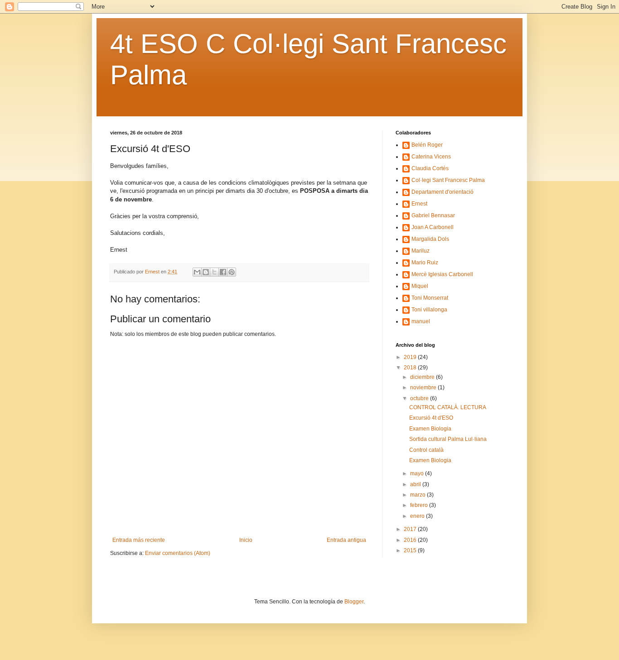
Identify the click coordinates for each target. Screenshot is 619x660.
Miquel (419, 286)
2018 (411, 367)
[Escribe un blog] (205, 272)
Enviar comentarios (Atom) (177, 553)
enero (418, 516)
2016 (411, 540)
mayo (417, 473)
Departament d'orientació (442, 192)
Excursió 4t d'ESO (431, 418)
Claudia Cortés (430, 168)
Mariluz (420, 251)
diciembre (423, 377)
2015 (411, 550)
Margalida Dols (430, 239)
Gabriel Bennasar (433, 215)
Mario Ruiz (424, 262)
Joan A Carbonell (432, 227)
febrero (419, 505)
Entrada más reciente (138, 540)
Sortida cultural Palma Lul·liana (448, 439)
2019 (411, 357)
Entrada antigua (346, 540)
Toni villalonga (429, 309)
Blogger (353, 601)
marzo (418, 495)
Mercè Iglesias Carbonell (442, 274)
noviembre (424, 387)
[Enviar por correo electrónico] (197, 272)
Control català (426, 450)
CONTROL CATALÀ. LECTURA (447, 407)
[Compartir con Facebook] (222, 272)
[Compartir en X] (214, 272)
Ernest (419, 204)
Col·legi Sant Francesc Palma (448, 180)
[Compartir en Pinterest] (231, 272)
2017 (411, 529)
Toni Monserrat (429, 298)
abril (416, 484)
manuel (420, 321)
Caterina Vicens (431, 156)
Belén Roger (427, 145)
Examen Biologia (430, 429)
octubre (420, 398)
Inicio (245, 540)
